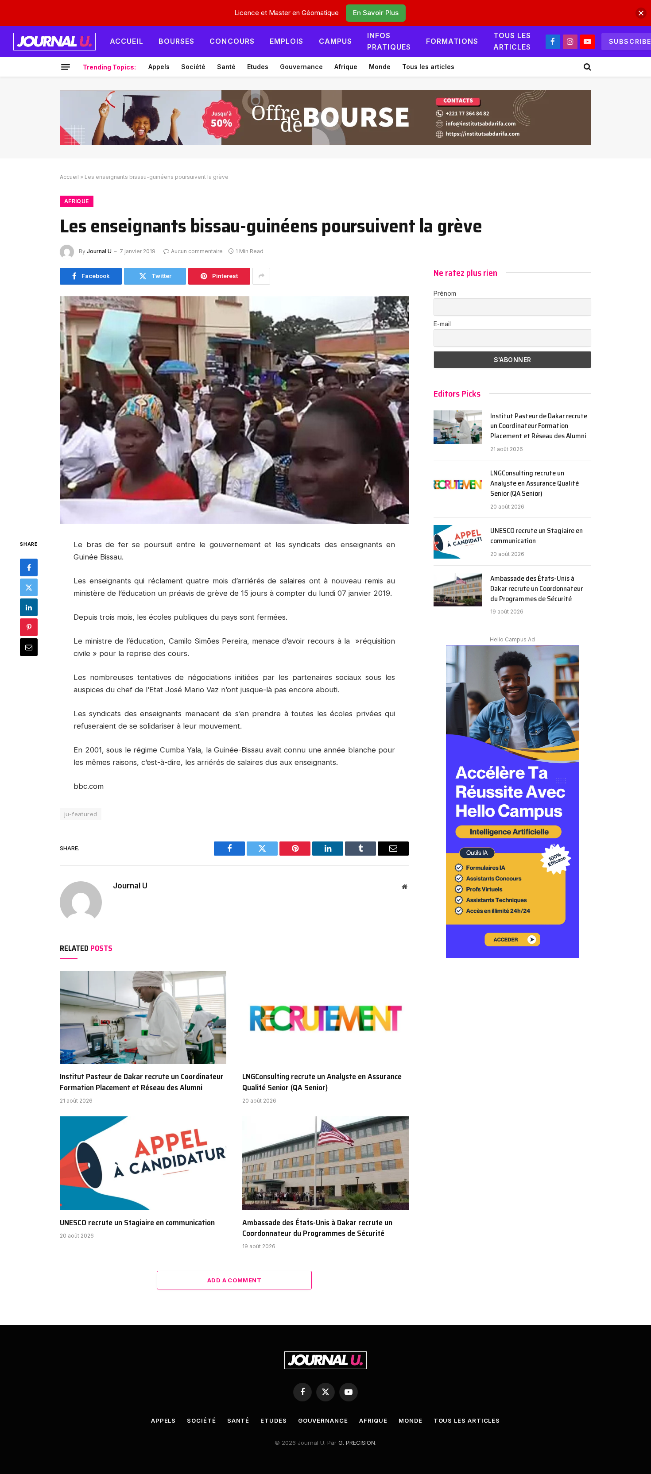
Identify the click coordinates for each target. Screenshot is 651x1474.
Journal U (99, 251)
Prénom (445, 293)
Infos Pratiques (389, 41)
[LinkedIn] (29, 607)
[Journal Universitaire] (54, 41)
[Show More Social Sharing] (261, 276)
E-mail (442, 324)
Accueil (126, 41)
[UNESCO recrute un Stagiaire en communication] (143, 1163)
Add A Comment (234, 1280)
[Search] (586, 67)
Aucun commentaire (197, 251)
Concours (232, 41)
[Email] (29, 647)
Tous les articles (512, 41)
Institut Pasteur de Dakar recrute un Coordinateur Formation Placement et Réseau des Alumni (142, 1082)
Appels (159, 66)
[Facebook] (29, 567)
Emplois (287, 41)
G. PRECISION (356, 1442)
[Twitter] (29, 587)
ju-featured (80, 814)
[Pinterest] (29, 627)
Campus (336, 41)
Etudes (257, 66)
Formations (452, 41)
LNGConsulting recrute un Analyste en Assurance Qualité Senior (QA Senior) (322, 1082)
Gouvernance (301, 66)
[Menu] (65, 67)
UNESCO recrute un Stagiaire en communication (137, 1222)
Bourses (177, 41)
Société (193, 66)
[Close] (641, 13)
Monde (380, 66)
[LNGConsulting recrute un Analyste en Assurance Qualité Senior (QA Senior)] (325, 1018)
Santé (226, 66)
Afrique (345, 66)
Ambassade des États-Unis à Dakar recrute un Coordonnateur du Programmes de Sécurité (317, 1228)
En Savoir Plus (376, 12)
